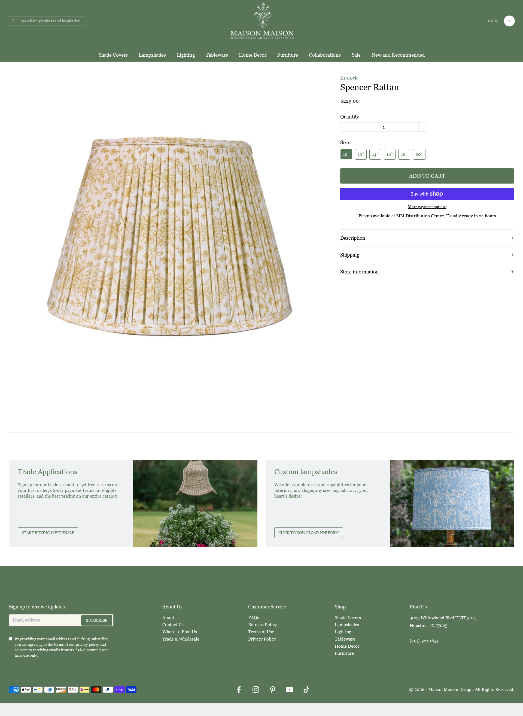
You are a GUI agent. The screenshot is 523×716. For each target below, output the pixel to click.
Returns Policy (262, 624)
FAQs (253, 617)
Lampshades (152, 55)
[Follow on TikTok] (306, 689)
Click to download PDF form (308, 533)
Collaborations (325, 55)
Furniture (287, 55)
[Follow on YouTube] (289, 689)
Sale (356, 55)
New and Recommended (398, 55)
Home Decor (252, 55)
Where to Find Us (179, 631)
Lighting (186, 55)
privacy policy (87, 644)
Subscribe (96, 620)
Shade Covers (113, 55)
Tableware (217, 55)
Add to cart (427, 176)
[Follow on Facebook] (239, 689)
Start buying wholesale (48, 533)
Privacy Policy (262, 639)
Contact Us (173, 624)
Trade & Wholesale (180, 639)
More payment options (427, 207)
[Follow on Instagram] (256, 689)
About (168, 617)
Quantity (349, 117)
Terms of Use (261, 631)
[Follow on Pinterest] (273, 689)
